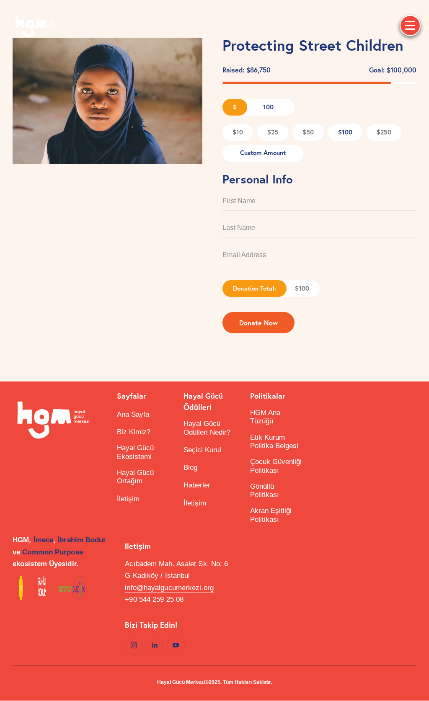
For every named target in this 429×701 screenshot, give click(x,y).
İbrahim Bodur (81, 540)
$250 (384, 132)
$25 (272, 132)
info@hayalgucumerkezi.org (169, 588)
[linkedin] (155, 646)
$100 (345, 132)
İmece (44, 540)
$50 (308, 132)
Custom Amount (263, 153)
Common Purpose (52, 552)
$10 (238, 132)
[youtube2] (176, 646)
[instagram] (134, 646)
